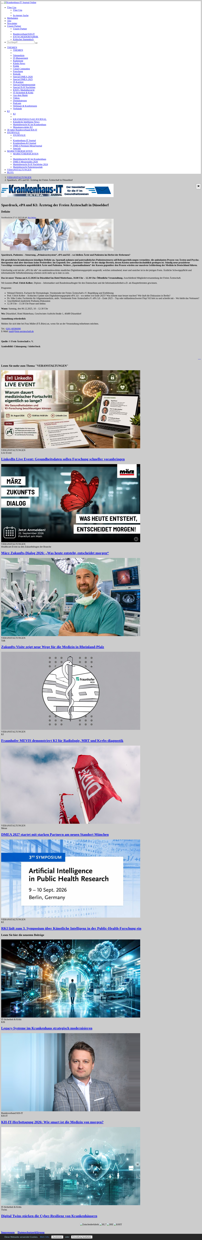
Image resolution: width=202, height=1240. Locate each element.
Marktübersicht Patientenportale (28, 167)
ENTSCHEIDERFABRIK (25, 36)
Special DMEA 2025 (23, 79)
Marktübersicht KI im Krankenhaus (29, 124)
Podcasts (17, 103)
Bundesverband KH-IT (24, 34)
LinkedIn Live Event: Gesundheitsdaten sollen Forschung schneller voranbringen (63, 459)
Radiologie (18, 60)
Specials (17, 148)
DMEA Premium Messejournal (27, 146)
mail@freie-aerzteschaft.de (21, 331)
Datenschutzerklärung (31, 1232)
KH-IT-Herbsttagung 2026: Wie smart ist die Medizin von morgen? (52, 1122)
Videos (16, 98)
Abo (9, 20)
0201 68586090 (13, 328)
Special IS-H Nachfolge (24, 87)
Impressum (8, 1232)
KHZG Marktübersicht (23, 90)
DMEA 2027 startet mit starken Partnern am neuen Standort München (55, 834)
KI (8, 111)
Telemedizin (18, 55)
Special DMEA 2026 (23, 76)
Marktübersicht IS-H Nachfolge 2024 (30, 164)
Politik (16, 66)
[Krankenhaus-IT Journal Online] (20, 2)
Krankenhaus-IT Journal (24, 140)
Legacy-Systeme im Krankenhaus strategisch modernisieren (46, 1028)
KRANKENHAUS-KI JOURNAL (30, 119)
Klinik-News (19, 63)
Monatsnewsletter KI (23, 127)
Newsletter (12, 23)
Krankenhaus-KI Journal (24, 143)
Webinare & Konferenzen (25, 106)
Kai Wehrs (32, 217)
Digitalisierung (20, 100)
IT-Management (20, 58)
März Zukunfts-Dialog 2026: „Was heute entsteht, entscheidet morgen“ (55, 553)
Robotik (17, 74)
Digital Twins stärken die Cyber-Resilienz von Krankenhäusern (49, 1216)
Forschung (18, 71)
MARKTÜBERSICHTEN (20, 151)
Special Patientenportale (24, 84)
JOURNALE (13, 132)
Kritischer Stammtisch (23, 39)
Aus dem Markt (20, 95)
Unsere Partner (14, 26)
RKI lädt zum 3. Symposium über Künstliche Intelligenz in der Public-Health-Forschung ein (71, 928)
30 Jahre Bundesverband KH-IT (22, 130)
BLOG (10, 172)
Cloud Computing (21, 68)
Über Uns (11, 7)
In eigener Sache (21, 15)
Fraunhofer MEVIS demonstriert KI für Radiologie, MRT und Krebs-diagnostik (62, 741)
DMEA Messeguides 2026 (25, 161)
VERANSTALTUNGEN (19, 169)
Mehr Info (44, 1237)
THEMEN (12, 47)
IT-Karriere (18, 82)
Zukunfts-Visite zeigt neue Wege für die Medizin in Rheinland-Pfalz (52, 647)
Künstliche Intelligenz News (26, 122)
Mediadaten (12, 18)
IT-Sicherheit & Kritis (23, 92)
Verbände (17, 108)
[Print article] (199, 358)
